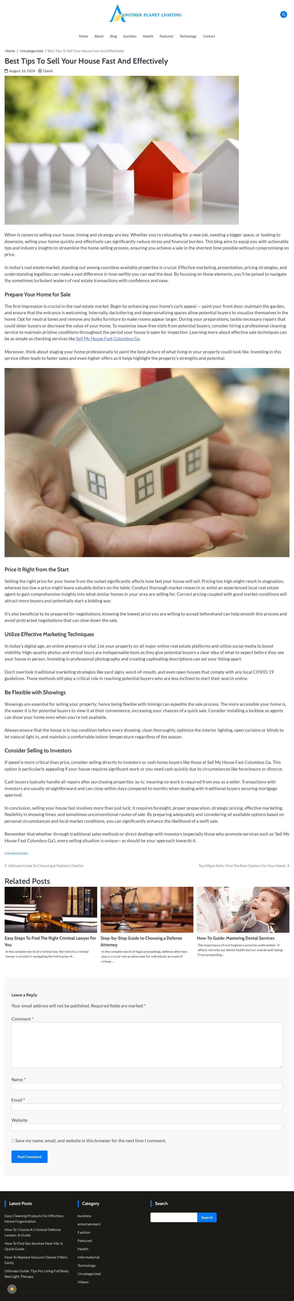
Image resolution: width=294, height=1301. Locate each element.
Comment (22, 1018)
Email (18, 1100)
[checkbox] (12, 1289)
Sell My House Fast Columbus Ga (108, 338)
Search (207, 1217)
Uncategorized (16, 853)
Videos (83, 1282)
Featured (166, 36)
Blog (113, 36)
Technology (188, 36)
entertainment (89, 1224)
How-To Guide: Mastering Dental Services (235, 938)
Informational (88, 1257)
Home (83, 36)
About (99, 36)
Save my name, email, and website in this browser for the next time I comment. (90, 1140)
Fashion (84, 1232)
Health (148, 36)
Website (19, 1120)
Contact (209, 36)
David (48, 70)
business (129, 36)
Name (18, 1079)
